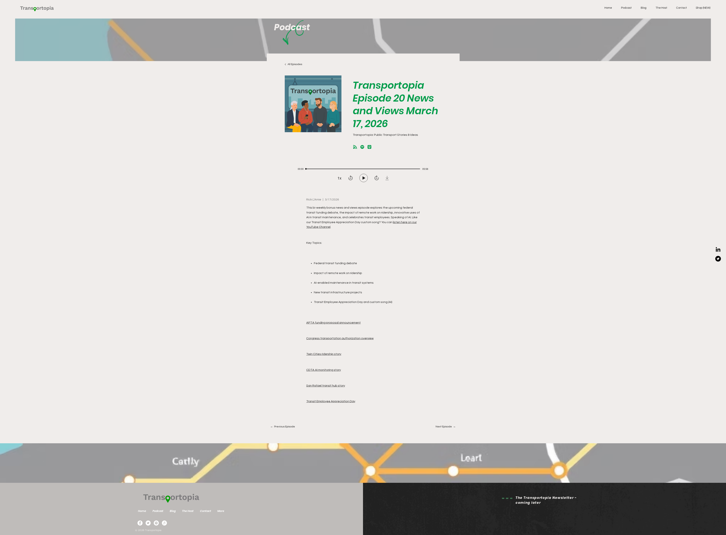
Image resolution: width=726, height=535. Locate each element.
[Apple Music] (164, 523)
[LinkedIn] (718, 250)
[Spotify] (156, 523)
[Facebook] (140, 523)
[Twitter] (718, 259)
